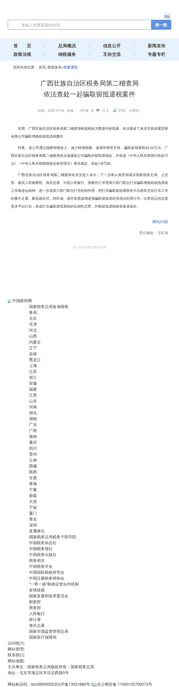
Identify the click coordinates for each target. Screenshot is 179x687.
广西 (33, 430)
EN (167, 16)
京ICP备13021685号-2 (73, 684)
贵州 (33, 454)
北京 (33, 318)
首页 (42, 67)
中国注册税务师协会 (46, 578)
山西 (33, 336)
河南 (33, 406)
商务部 (35, 607)
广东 (33, 424)
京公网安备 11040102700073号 (124, 684)
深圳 (33, 525)
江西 (33, 395)
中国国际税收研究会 (46, 572)
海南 (33, 436)
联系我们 (15, 654)
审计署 (35, 619)
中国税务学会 (41, 566)
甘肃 (33, 477)
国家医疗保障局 (43, 637)
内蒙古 (35, 341)
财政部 (35, 601)
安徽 (33, 383)
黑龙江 (35, 359)
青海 (33, 483)
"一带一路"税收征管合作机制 (54, 584)
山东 (33, 401)
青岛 (33, 519)
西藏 (33, 465)
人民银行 (37, 613)
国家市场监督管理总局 (48, 631)
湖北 (33, 412)
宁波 (33, 507)
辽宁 (33, 347)
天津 (33, 324)
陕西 (33, 471)
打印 (122, 110)
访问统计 (15, 643)
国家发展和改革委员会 (48, 595)
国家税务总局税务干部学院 (52, 536)
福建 (33, 389)
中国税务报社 (41, 548)
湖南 (33, 418)
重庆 (33, 442)
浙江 (33, 377)
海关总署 (37, 625)
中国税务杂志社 (43, 542)
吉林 (33, 353)
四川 (33, 448)
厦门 (33, 513)
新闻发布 (55, 67)
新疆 (33, 495)
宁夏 (33, 489)
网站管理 (15, 649)
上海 (33, 365)
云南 (33, 460)
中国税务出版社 (43, 554)
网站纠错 (160, 221)
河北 (33, 330)
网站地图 (15, 660)
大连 (33, 501)
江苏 (33, 371)
